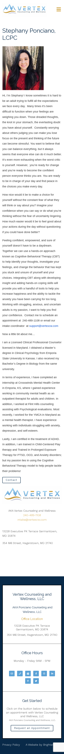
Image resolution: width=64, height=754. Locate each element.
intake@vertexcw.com (32, 519)
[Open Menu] (59, 9)
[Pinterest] (28, 681)
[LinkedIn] (52, 673)
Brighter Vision (52, 744)
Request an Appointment (32, 728)
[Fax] (28, 673)
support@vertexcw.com (43, 325)
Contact (11, 480)
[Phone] (20, 673)
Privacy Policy (11, 744)
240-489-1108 (32, 515)
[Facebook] (36, 673)
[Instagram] (44, 673)
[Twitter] (36, 681)
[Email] (12, 673)
